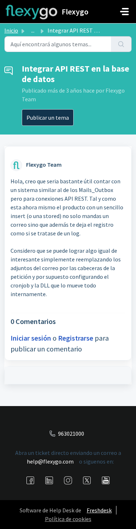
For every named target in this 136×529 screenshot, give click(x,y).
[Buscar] (121, 44)
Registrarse (75, 337)
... (32, 30)
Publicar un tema (47, 117)
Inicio (11, 30)
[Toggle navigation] (124, 11)
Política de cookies (68, 518)
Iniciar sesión (31, 337)
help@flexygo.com (50, 461)
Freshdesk (99, 510)
